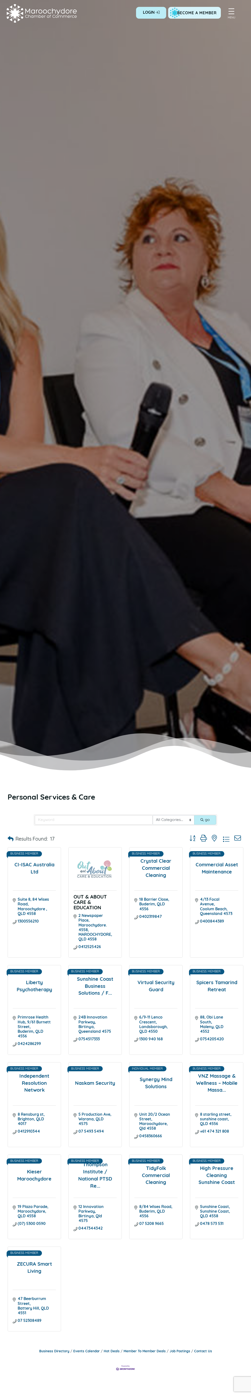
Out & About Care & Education (90, 903)
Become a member (197, 13)
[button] (10, 839)
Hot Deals (112, 1351)
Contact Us (203, 1351)
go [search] (207, 820)
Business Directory (54, 1351)
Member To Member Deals (145, 1351)
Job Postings (180, 1351)
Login (149, 13)
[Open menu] (231, 11)
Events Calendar (86, 1351)
